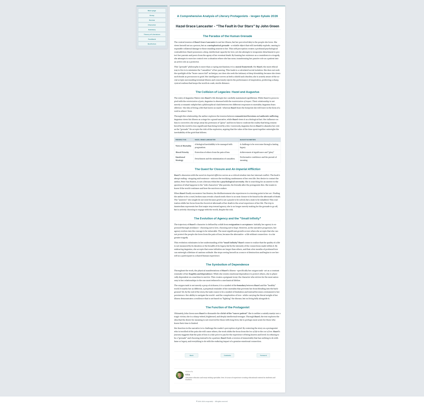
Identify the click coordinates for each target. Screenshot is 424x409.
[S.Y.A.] (180, 375)
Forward (263, 355)
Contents (227, 355)
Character (152, 25)
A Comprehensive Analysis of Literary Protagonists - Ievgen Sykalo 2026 (227, 16)
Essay (152, 15)
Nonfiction (152, 44)
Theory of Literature (152, 34)
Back (191, 355)
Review (152, 20)
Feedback (152, 39)
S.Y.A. (187, 375)
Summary (152, 30)
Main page (152, 10)
